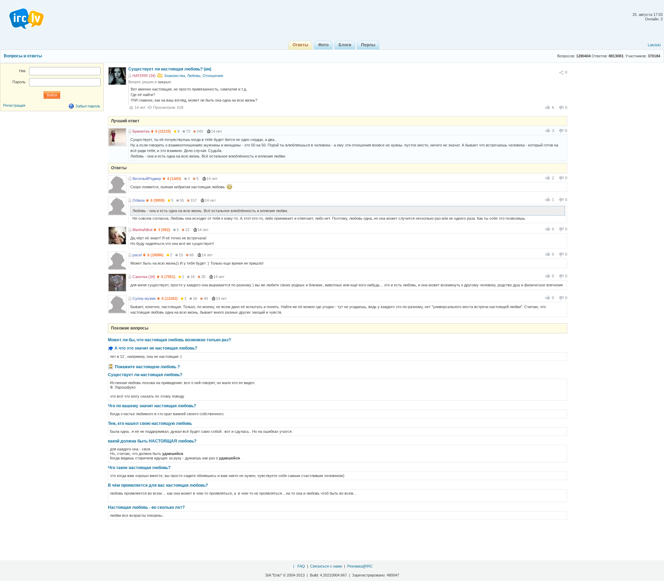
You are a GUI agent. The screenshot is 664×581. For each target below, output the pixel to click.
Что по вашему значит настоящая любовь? (152, 405)
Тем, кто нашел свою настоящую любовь (150, 423)
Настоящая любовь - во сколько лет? (146, 507)
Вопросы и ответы (23, 56)
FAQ (301, 566)
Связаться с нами (326, 566)
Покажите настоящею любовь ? (147, 366)
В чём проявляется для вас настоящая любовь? (158, 485)
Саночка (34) (143, 277)
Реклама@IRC (360, 566)
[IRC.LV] (22, 16)
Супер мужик (144, 298)
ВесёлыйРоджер (146, 179)
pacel (136, 255)
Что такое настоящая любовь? (139, 467)
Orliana (138, 200)
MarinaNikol (142, 230)
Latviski (654, 45)
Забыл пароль (87, 106)
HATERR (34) (144, 76)
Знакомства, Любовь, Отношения (193, 76)
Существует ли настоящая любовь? (145, 374)
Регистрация (14, 105)
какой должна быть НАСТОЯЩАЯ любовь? (152, 441)
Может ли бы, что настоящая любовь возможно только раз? (169, 339)
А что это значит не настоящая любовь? (155, 348)
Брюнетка (140, 131)
